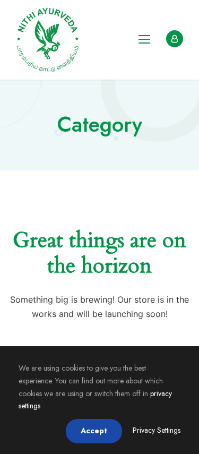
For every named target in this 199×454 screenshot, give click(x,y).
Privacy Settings (156, 430)
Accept (94, 430)
